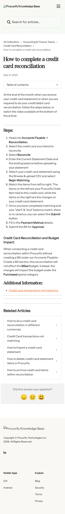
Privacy (39, 501)
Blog (37, 480)
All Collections (11, 41)
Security (39, 487)
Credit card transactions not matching (33, 290)
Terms (38, 494)
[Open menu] (58, 6)
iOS (5, 480)
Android (7, 487)
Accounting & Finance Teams (39, 41)
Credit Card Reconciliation (17, 45)
